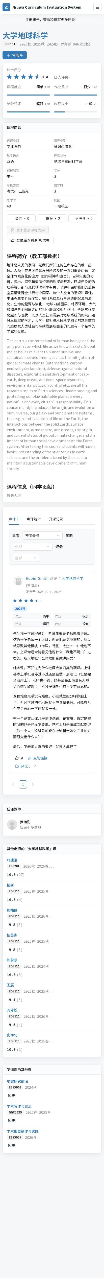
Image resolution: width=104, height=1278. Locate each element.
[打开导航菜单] (97, 7)
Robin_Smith (37, 578)
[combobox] (40, 535)
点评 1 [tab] (14, 518)
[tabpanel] (52, 658)
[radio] (9, 76)
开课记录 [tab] (56, 518)
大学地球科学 (72, 578)
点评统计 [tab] (34, 518)
